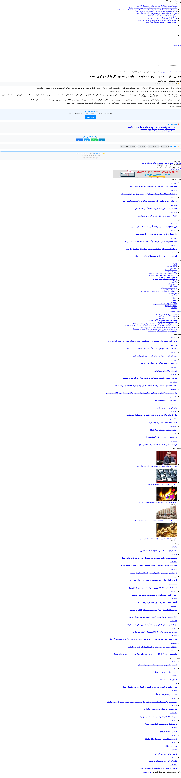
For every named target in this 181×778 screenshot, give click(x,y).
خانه (179, 71)
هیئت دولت (159, 163)
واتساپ (94, 140)
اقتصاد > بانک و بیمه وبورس (169, 71)
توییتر (86, 140)
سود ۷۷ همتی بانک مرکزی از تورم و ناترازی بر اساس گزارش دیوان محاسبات (151, 127)
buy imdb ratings (172, 266)
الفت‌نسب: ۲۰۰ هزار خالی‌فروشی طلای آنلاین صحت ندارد (157, 129)
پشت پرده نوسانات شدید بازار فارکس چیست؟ (162, 320)
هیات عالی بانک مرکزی (149, 163)
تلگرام (102, 140)
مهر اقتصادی (173, 293)
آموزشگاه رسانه (172, 271)
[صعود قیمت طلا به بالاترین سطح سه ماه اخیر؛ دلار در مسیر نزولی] (166, 537)
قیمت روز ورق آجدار (170, 289)
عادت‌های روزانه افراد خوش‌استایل (166, 314)
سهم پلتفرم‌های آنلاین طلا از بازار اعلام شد (162, 130)
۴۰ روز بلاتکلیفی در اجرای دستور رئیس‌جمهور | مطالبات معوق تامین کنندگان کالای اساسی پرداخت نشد (145, 9)
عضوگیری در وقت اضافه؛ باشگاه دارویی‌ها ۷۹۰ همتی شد (159, 18)
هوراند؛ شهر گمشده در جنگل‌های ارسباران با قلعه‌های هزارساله (157, 20)
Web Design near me (171, 270)
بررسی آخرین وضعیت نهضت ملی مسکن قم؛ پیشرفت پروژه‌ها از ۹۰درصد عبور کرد (151, 520)
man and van (173, 268)
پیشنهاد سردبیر (171, 311)
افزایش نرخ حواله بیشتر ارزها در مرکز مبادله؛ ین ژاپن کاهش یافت (156, 11)
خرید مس (174, 282)
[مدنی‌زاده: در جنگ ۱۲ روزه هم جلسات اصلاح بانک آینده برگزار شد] (166, 464)
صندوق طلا (173, 286)
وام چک (175, 298)
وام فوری (174, 300)
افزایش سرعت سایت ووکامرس (167, 322)
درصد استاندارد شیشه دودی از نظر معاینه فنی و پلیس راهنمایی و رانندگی (154, 323)
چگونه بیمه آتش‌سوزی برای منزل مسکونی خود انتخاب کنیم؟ (158, 327)
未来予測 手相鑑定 (171, 306)
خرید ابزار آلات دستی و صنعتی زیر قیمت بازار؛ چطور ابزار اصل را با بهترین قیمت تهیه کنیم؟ (149, 325)
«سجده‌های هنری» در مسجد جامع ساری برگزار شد (161, 22)
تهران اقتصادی (146, 772)
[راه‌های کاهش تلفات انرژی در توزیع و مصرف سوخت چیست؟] (166, 500)
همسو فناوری (173, 297)
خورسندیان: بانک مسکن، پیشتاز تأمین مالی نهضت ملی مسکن (90, 113)
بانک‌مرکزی (177, 163)
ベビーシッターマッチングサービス (165, 304)
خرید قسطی (173, 280)
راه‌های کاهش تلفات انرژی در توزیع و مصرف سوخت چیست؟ (158, 502)
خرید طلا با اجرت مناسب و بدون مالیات (165, 279)
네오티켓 (174, 308)
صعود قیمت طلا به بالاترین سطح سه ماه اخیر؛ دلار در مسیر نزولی (156, 538)
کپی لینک (160, 165)
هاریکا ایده (174, 295)
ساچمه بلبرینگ (172, 284)
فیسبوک (79, 140)
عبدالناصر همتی (169, 163)
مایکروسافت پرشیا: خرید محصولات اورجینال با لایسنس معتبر (158, 291)
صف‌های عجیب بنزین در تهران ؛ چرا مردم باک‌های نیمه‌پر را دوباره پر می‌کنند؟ (153, 8)
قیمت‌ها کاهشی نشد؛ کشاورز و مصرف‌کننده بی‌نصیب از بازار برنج (157, 6)
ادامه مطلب (90, 117)
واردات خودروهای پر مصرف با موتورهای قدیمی (162, 15)
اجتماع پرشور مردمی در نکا (168, 17)
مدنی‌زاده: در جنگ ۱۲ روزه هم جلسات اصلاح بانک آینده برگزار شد (157, 13)
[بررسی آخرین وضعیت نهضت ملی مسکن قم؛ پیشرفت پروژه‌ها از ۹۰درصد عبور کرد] (166, 518)
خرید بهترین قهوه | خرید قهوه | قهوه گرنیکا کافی (162, 273)
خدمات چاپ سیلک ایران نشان (168, 316)
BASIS (175, 263)
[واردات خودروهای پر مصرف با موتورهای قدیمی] (166, 482)
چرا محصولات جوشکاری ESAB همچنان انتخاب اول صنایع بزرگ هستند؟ (155, 329)
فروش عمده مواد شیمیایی (169, 288)
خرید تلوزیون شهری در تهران (168, 277)
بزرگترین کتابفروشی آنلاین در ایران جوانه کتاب (162, 331)
